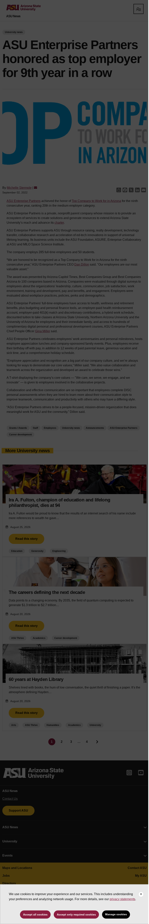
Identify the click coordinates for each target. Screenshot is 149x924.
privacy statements (122, 899)
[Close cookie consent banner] (141, 894)
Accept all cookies (35, 914)
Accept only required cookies (76, 914)
